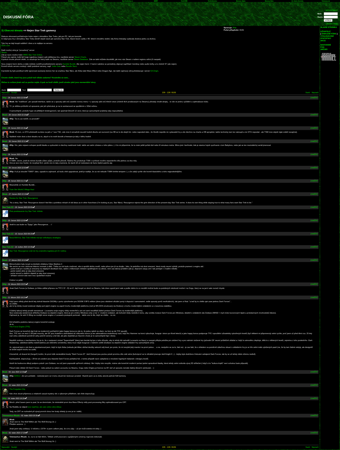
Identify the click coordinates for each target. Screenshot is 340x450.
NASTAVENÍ (325, 45)
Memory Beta (269, 1)
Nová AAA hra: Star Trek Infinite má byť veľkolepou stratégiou (35, 238)
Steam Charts (80, 57)
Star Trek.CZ (7, 207)
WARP (156, 1)
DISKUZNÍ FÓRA (329, 34)
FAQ (322, 47)
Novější (14, 93)
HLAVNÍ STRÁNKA (328, 27)
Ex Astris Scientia (297, 1)
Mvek (4, 115)
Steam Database (81, 59)
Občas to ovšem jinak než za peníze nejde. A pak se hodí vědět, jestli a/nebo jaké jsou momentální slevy (48, 82)
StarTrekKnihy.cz (127, 1)
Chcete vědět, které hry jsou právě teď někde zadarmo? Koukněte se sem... (35, 78)
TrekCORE (184, 1)
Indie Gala (56, 66)
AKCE (323, 41)
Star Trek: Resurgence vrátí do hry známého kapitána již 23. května (37, 251)
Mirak (4, 194)
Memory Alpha (240, 1)
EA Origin (154, 71)
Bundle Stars (71, 66)
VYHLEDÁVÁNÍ (327, 36)
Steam (4, 52)
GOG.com (5, 45)
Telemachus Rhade (11, 415)
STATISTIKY (325, 38)
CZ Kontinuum (99, 1)
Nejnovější (6, 93)
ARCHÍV (324, 49)
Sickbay (70, 1)
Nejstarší (315, 93)
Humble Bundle (69, 64)
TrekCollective (212, 1)
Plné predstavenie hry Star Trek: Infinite (26, 211)
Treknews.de (326, 1)
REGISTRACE (332, 10)
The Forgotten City (17, 389)
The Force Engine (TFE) (19, 327)
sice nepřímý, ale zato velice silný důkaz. (45, 407)
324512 (17, 376)
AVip (234, 28)
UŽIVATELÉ (325, 31)
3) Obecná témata (12, 30)
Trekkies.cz (14, 1)
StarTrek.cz (42, 1)
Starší (307, 93)
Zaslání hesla (332, 24)
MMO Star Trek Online (32, 55)
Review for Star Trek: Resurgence (23, 198)
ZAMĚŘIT (314, 98)
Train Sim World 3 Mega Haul (21, 189)
